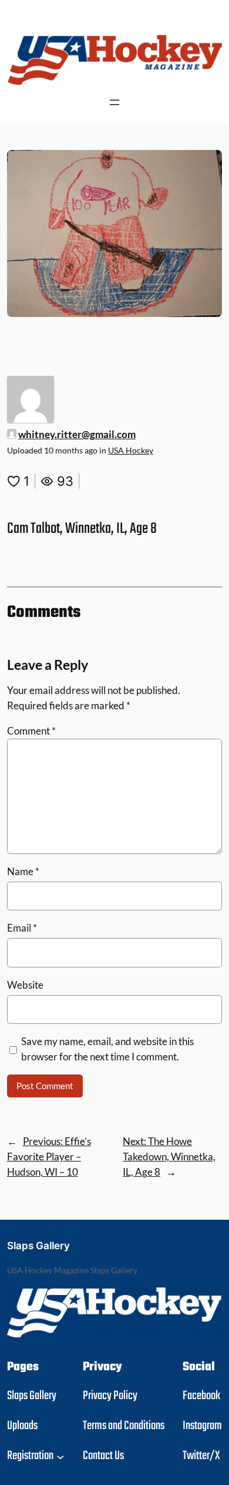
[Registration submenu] (60, 1456)
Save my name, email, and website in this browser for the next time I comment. (107, 1049)
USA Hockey (130, 450)
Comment (31, 731)
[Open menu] (114, 102)
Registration (30, 1456)
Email (22, 928)
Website (25, 985)
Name (23, 871)
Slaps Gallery (38, 1246)
